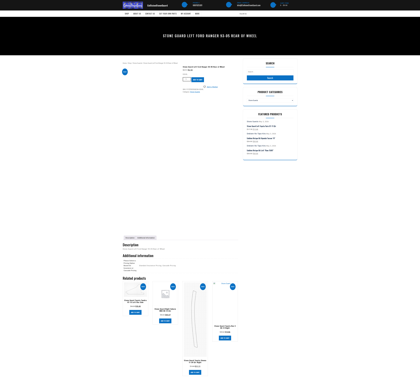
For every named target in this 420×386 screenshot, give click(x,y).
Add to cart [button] (135, 312)
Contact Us (150, 13)
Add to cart (197, 79)
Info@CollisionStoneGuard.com (248, 5)
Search (270, 78)
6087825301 (197, 5)
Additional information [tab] (146, 238)
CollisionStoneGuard (157, 5)
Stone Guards (137, 63)
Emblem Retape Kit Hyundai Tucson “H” (261, 138)
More (197, 13)
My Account (186, 13)
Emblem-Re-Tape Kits (256, 134)
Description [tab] (130, 238)
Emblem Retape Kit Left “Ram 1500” (260, 150)
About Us (137, 13)
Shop (127, 13)
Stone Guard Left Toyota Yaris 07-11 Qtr (261, 126)
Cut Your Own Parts (168, 13)
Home (125, 63)
